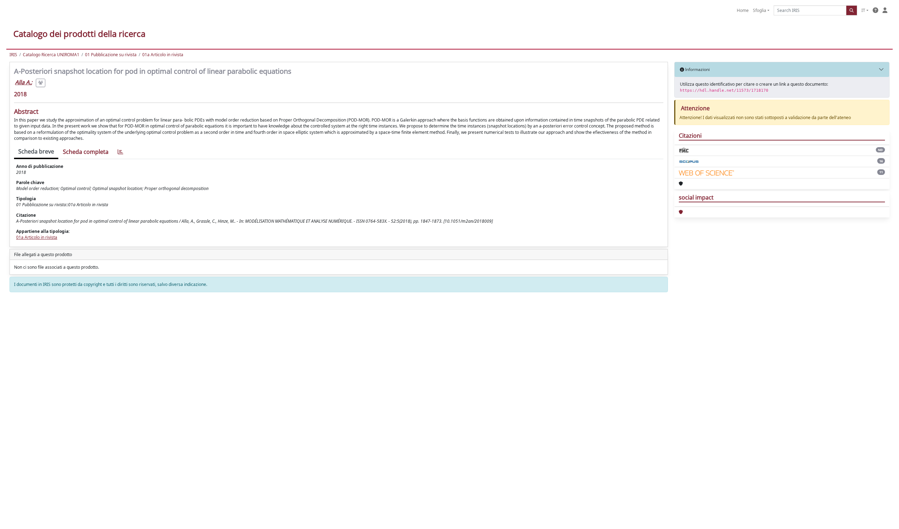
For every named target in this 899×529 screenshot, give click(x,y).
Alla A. (23, 82)
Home (743, 10)
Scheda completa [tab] (86, 152)
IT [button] (863, 10)
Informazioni (697, 69)
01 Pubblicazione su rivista (111, 55)
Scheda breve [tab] (36, 151)
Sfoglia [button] (759, 10)
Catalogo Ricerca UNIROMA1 (51, 55)
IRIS (13, 55)
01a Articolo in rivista (162, 55)
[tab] (120, 151)
